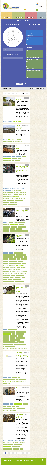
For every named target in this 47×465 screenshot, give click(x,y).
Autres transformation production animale (10, 348)
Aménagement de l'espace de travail (20, 344)
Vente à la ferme (14, 158)
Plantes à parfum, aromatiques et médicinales (19, 381)
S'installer (22, 139)
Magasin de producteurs (17, 198)
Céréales (14, 156)
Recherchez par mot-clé (12, 54)
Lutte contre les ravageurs (18, 257)
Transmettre (17, 160)
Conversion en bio (6, 202)
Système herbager (6, 277)
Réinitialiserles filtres (28, 84)
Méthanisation (6, 263)
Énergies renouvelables (20, 342)
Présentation (18, 17)
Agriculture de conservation (8, 279)
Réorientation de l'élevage (16, 446)
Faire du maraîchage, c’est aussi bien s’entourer (22, 127)
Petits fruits (5, 377)
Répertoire (6, 17)
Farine (13, 160)
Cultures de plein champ (7, 156)
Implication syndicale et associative (9, 346)
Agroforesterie (11, 196)
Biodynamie (24, 156)
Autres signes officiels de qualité (20, 277)
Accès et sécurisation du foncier (8, 141)
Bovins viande (19, 156)
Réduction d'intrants (14, 202)
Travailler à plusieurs (10, 200)
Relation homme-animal (21, 226)
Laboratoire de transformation (14, 340)
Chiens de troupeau (17, 222)
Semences (5, 121)
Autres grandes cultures (7, 190)
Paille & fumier (20, 261)
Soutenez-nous (30, 9)
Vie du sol (16, 194)
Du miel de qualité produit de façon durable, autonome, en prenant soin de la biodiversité (21, 288)
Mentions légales (7, 460)
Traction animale (23, 259)
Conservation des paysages (16, 190)
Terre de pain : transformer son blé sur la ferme (22, 147)
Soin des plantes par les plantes (8, 194)
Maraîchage (10, 121)
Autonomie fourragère (19, 275)
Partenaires (30, 17)
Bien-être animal (14, 226)
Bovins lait (5, 222)
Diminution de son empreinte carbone (9, 342)
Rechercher (19, 83)
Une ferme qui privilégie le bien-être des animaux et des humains (22, 210)
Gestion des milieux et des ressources (9, 192)
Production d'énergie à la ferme (8, 344)
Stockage (14, 408)
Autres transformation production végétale (10, 204)
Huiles (4, 200)
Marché (20, 158)
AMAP (18, 139)
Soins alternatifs (21, 224)
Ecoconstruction (6, 340)
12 (23, 93)
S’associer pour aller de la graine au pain (22, 389)
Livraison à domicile (13, 267)
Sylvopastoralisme (6, 224)
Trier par (31, 88)
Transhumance (10, 222)
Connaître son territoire (18, 141)
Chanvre (22, 188)
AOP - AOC (12, 277)
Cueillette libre (24, 267)
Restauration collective (7, 160)
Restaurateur (18, 269)
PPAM (9, 377)
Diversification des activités (19, 200)
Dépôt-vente (14, 271)
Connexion (41, 9)
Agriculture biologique (16, 121)
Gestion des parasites (7, 226)
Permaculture (6, 261)
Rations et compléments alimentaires (9, 275)
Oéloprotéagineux (11, 440)
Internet (18, 271)
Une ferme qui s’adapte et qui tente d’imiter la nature (20, 416)
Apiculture (5, 329)
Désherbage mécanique (17, 279)
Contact (41, 17)
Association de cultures (22, 194)
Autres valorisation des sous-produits (15, 263)
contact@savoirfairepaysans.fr (31, 460)
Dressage (23, 222)
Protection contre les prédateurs (8, 281)
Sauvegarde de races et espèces (21, 192)
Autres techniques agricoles (19, 281)
